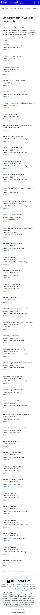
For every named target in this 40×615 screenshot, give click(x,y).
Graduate (27, 8)
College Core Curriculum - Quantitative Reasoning (17, 572)
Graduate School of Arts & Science (25, 587)
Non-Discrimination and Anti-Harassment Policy (19, 605)
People (11, 8)
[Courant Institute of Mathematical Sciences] (18, 581)
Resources (3, 11)
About (6, 8)
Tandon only (8, 40)
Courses (22, 8)
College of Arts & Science (18, 586)
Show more (6, 49)
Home (2, 8)
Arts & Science (11, 585)
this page (21, 37)
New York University (4, 585)
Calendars (17, 11)
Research (16, 8)
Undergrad (34, 8)
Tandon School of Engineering (32, 586)
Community (10, 11)
